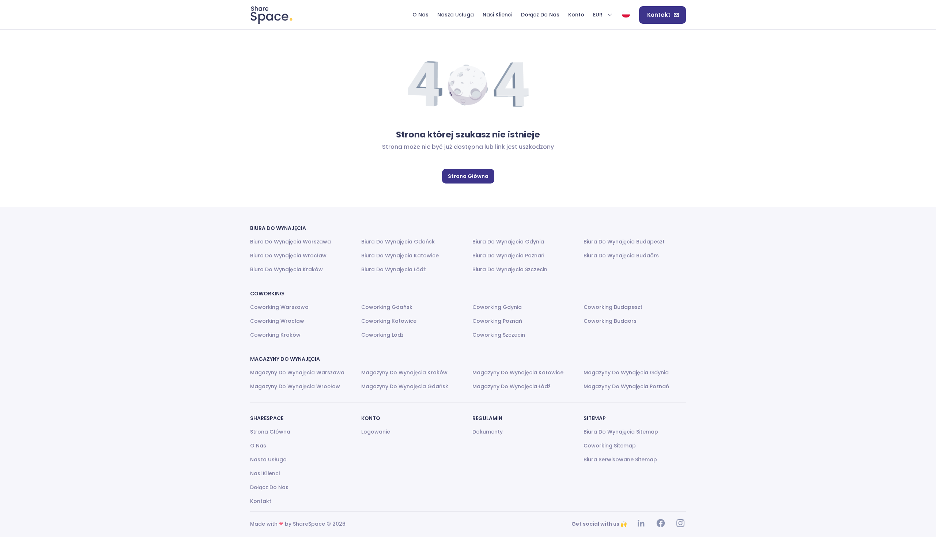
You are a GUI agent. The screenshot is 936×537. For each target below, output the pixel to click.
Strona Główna (468, 176)
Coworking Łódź (382, 335)
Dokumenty (487, 431)
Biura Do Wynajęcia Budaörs (621, 255)
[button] (603, 15)
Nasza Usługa (268, 459)
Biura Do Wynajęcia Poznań (508, 255)
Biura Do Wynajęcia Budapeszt (624, 241)
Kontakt (659, 15)
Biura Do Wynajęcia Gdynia (508, 241)
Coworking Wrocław (277, 321)
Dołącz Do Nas (269, 487)
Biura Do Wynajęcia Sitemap (621, 431)
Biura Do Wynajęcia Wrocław (288, 255)
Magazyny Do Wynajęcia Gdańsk (404, 386)
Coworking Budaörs (610, 321)
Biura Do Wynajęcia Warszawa (290, 241)
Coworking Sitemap (610, 445)
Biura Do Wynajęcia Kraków (286, 269)
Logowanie (375, 431)
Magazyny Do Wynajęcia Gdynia (626, 372)
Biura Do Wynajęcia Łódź (393, 269)
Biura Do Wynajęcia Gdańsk (398, 241)
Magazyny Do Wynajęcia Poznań (626, 386)
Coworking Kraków (275, 335)
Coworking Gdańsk (386, 307)
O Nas (258, 445)
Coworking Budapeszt (613, 307)
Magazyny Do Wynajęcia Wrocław (295, 386)
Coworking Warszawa (279, 307)
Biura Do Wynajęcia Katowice (400, 255)
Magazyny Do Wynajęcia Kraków (404, 372)
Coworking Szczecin (498, 335)
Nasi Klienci (265, 473)
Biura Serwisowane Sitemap (620, 459)
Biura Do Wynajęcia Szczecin (509, 269)
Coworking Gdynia (497, 307)
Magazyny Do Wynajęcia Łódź (511, 386)
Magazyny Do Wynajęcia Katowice (517, 372)
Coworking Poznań (497, 321)
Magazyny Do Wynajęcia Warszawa (297, 372)
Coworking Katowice (388, 321)
